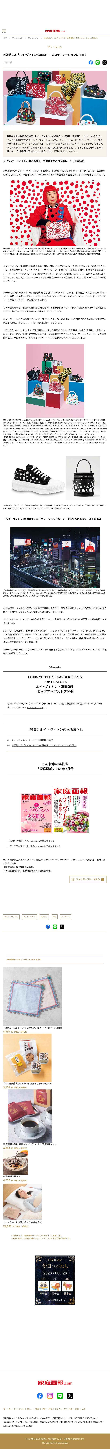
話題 (77, 1409)
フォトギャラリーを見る (88, 879)
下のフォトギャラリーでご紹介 (74, 631)
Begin (93, 1418)
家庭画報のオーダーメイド (63, 1418)
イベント (66, 917)
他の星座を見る (55, 1300)
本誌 (83, 1409)
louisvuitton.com (35, 707)
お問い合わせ (8, 1426)
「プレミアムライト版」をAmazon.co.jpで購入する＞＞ (34, 846)
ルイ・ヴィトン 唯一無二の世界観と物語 (32, 740)
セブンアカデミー (33, 1418)
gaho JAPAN (46, 1418)
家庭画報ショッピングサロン (13, 1418)
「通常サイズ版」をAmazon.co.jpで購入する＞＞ (31, 841)
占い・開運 (67, 1409)
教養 (50, 1409)
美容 (37, 1409)
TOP (5, 38)
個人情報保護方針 (67, 1422)
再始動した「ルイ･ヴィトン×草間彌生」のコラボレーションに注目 (44, 745)
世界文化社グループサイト (13, 1422)
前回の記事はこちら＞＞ (66, 151)
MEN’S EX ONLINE (82, 1418)
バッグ (44, 917)
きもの (57, 1409)
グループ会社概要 (31, 1422)
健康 (43, 1409)
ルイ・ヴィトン (12, 917)
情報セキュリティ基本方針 (49, 1422)
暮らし (29, 1409)
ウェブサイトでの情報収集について (89, 1422)
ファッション (17, 38)
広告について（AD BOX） (24, 1426)
